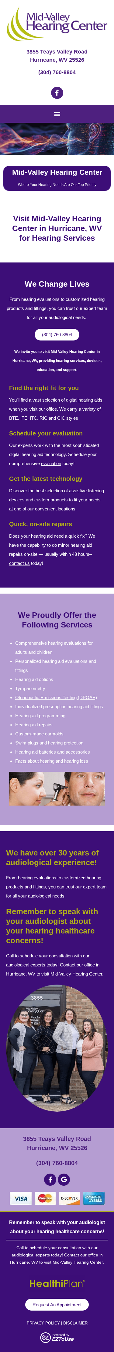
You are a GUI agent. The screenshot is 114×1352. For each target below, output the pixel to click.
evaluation (51, 463)
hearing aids (90, 399)
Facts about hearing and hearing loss (51, 761)
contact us (19, 563)
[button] (57, 114)
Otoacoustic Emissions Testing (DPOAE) (56, 697)
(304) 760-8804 (57, 72)
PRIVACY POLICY (43, 1323)
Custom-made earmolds (39, 733)
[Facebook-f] (57, 93)
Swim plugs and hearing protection (49, 742)
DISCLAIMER (75, 1323)
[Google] (64, 1180)
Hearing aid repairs (34, 724)
